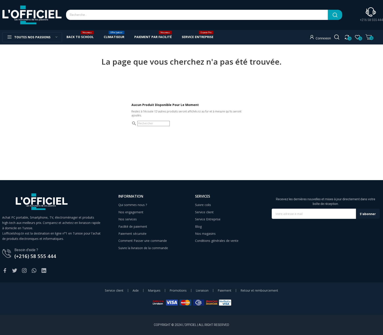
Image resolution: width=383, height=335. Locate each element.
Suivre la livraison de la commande (143, 248)
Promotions (178, 290)
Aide (136, 290)
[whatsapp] (34, 270)
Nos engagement (130, 212)
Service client (204, 212)
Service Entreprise (208, 219)
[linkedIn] (44, 270)
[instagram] (24, 270)
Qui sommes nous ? (132, 205)
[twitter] (14, 270)
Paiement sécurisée (132, 233)
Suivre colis (203, 205)
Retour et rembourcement (259, 290)
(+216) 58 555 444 (35, 256)
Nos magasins (205, 233)
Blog (198, 226)
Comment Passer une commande (142, 241)
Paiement (224, 290)
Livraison (202, 290)
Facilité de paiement (132, 226)
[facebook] (5, 270)
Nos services (127, 219)
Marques (154, 290)
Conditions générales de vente (216, 241)
